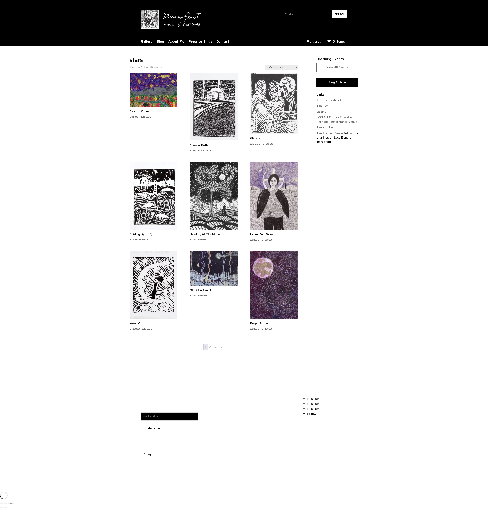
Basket (327, 429)
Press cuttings (200, 42)
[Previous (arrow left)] (1, 507)
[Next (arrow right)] (5, 507)
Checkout (341, 429)
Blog (160, 42)
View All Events (337, 67)
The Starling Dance (329, 133)
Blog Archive (337, 82)
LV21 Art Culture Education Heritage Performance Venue (336, 119)
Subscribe (152, 428)
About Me (176, 42)
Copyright (150, 454)
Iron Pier (322, 106)
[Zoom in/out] (1, 503)
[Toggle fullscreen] (5, 503)
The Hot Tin (324, 127)
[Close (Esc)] (12, 503)
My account (316, 42)
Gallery (146, 42)
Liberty (321, 111)
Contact (222, 42)
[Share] (9, 503)
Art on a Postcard (328, 100)
